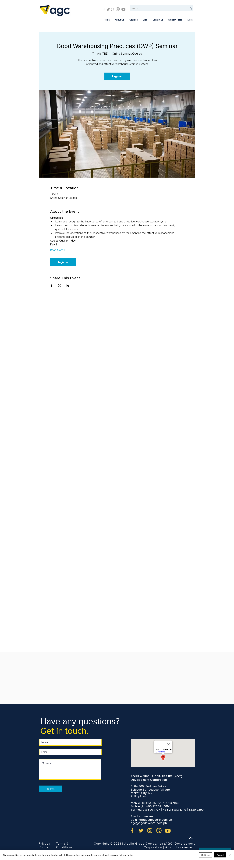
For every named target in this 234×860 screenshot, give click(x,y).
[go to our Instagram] (150, 830)
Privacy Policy (44, 845)
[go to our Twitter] (141, 830)
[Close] (230, 854)
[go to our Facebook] (132, 830)
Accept (220, 854)
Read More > (58, 250)
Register (117, 76)
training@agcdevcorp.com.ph (151, 819)
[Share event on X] (59, 285)
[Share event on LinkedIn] (67, 285)
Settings (205, 854)
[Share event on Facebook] (51, 285)
